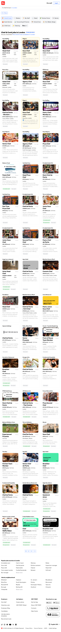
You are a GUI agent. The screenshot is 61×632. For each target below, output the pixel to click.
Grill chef (48, 570)
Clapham (18, 580)
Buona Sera (5, 69)
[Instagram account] (4, 624)
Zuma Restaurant (47, 294)
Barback (33, 570)
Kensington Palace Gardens (36, 585)
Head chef (48, 567)
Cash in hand (19, 563)
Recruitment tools (6, 619)
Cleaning (17, 25)
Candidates (4, 611)
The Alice (4, 451)
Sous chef (4, 565)
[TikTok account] (2, 624)
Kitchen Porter (46, 18)
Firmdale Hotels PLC (48, 163)
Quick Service (8, 22)
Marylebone (49, 580)
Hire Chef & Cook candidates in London (24, 34)
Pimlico (33, 582)
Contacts (33, 608)
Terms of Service (38, 628)
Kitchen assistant (35, 565)
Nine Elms (4, 582)
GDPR (45, 628)
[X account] (13, 624)
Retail (35, 18)
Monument (49, 582)
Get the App (34, 602)
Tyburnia (48, 584)
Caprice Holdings (6, 326)
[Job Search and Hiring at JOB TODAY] (3, 3)
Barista (56, 18)
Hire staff (49, 3)
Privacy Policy (29, 628)
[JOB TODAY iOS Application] (49, 602)
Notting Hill (19, 587)
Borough (3, 587)
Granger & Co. (26, 357)
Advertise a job (5, 605)
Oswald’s (25, 451)
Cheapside (4, 589)
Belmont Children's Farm (8, 422)
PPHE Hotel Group (7, 391)
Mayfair (18, 584)
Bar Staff (27, 18)
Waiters (18, 18)
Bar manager (4, 572)
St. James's (34, 580)
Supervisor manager (51, 565)
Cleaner (33, 567)
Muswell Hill (4, 584)
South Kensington (21, 582)
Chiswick (48, 587)
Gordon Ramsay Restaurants (30, 483)
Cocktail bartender (21, 570)
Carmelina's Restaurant (8, 357)
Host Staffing (5, 38)
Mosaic (44, 422)
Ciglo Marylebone (47, 483)
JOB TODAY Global (21, 605)
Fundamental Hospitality (49, 357)
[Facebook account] (7, 624)
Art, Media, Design (50, 22)
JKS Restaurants (27, 391)
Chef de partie (20, 565)
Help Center (34, 611)
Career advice (20, 602)
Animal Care (37, 22)
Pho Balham (5, 294)
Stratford (33, 587)
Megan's (25, 38)
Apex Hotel (25, 259)
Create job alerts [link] (30, 32)
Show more (19, 572)
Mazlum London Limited (8, 516)
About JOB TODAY (36, 605)
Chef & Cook (7, 18)
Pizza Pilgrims (5, 131)
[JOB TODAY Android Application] (56, 602)
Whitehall (3, 580)
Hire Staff (3, 602)
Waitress (33, 563)
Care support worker (7, 570)
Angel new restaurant (7, 259)
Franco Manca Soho (48, 391)
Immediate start (5, 563)
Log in (56, 3)
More (23, 25)
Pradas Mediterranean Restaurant (28, 517)
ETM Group (45, 69)
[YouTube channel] (10, 624)
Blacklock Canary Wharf (49, 259)
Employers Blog (5, 608)
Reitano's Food (6, 163)
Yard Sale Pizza (26, 163)
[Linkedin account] (16, 624)
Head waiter (19, 567)
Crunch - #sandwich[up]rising (50, 326)
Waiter (47, 563)
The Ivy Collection (47, 194)
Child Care (7, 25)
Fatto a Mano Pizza (27, 326)
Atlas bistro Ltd (46, 516)
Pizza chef (4, 567)
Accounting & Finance (23, 22)
